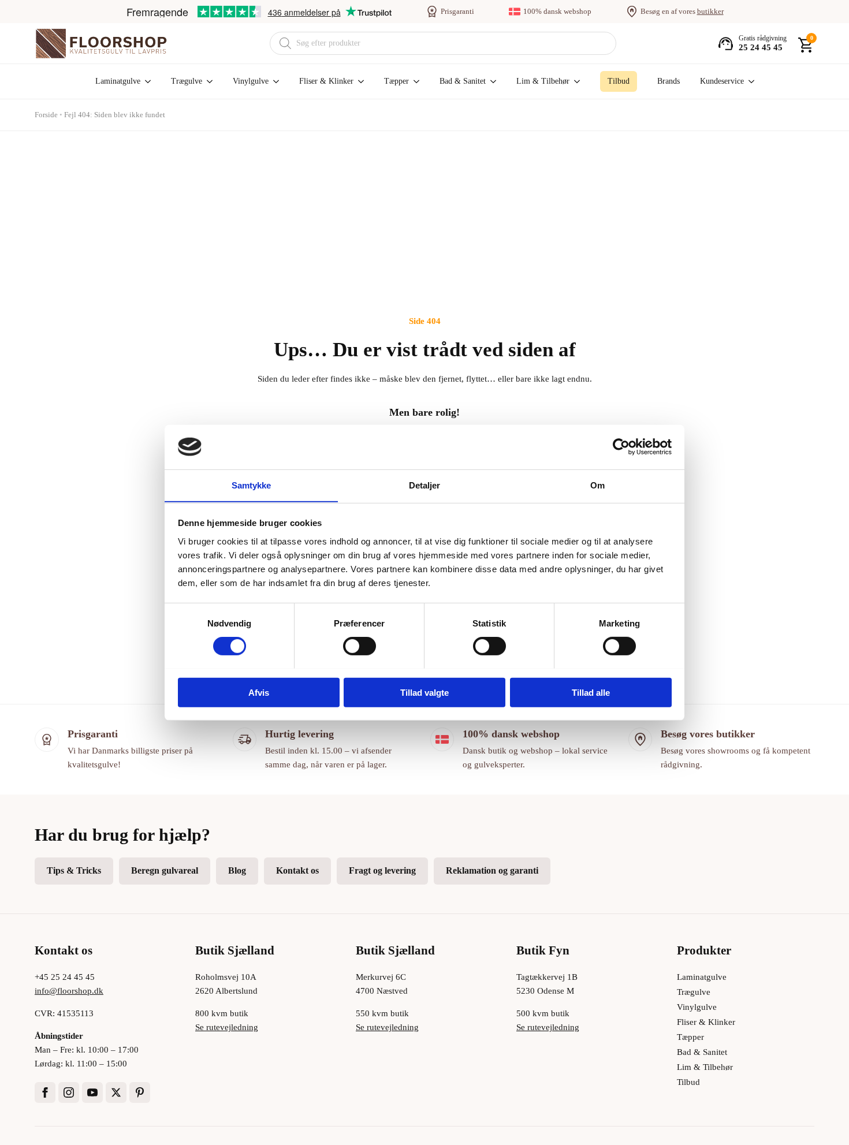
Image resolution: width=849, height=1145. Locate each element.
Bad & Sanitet (463, 81)
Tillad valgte (424, 692)
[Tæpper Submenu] (414, 81)
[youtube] (92, 1092)
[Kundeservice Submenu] (749, 81)
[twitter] (116, 1092)
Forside (46, 114)
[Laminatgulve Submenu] (145, 81)
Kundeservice (722, 81)
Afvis (258, 692)
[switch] (359, 645)
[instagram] (68, 1092)
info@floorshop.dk (69, 990)
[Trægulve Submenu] (207, 81)
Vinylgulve (251, 81)
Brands (668, 81)
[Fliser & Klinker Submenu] (358, 81)
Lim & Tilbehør (542, 81)
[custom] (139, 1092)
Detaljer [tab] (425, 485)
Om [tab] (597, 485)
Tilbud (688, 1082)
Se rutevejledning (226, 1027)
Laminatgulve (117, 81)
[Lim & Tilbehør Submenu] (574, 81)
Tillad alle (591, 692)
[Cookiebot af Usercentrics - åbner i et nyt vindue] (621, 447)
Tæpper (396, 81)
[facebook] (45, 1092)
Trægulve (186, 81)
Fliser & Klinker (326, 81)
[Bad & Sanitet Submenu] (491, 81)
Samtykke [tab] (251, 485)
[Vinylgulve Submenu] (274, 81)
